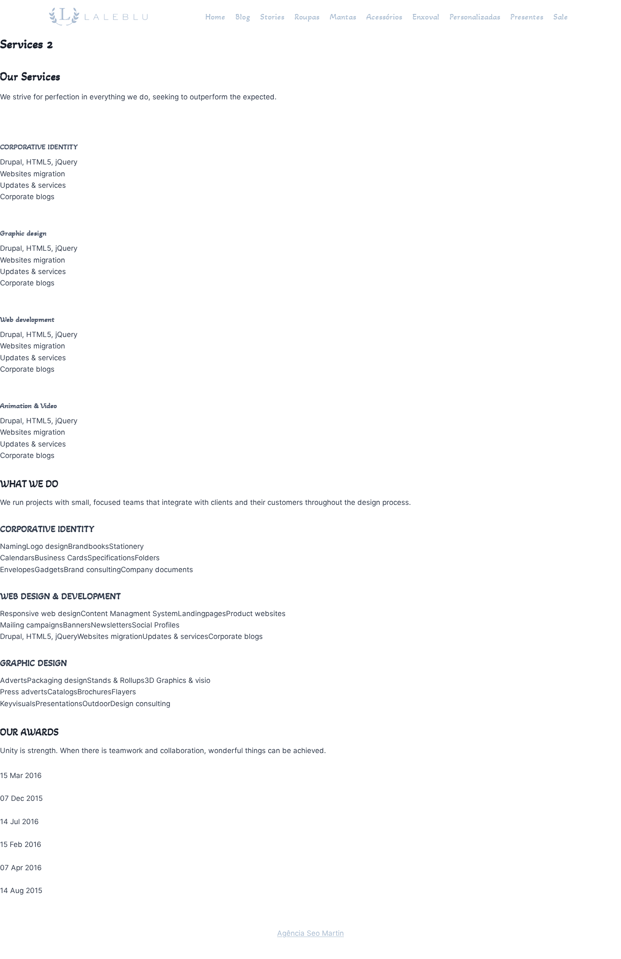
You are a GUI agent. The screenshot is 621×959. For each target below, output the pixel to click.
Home (215, 17)
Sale (560, 17)
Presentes (526, 17)
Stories (272, 17)
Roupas (306, 17)
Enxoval (425, 17)
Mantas (343, 17)
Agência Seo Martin (310, 933)
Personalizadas (474, 17)
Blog (242, 17)
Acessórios (384, 17)
